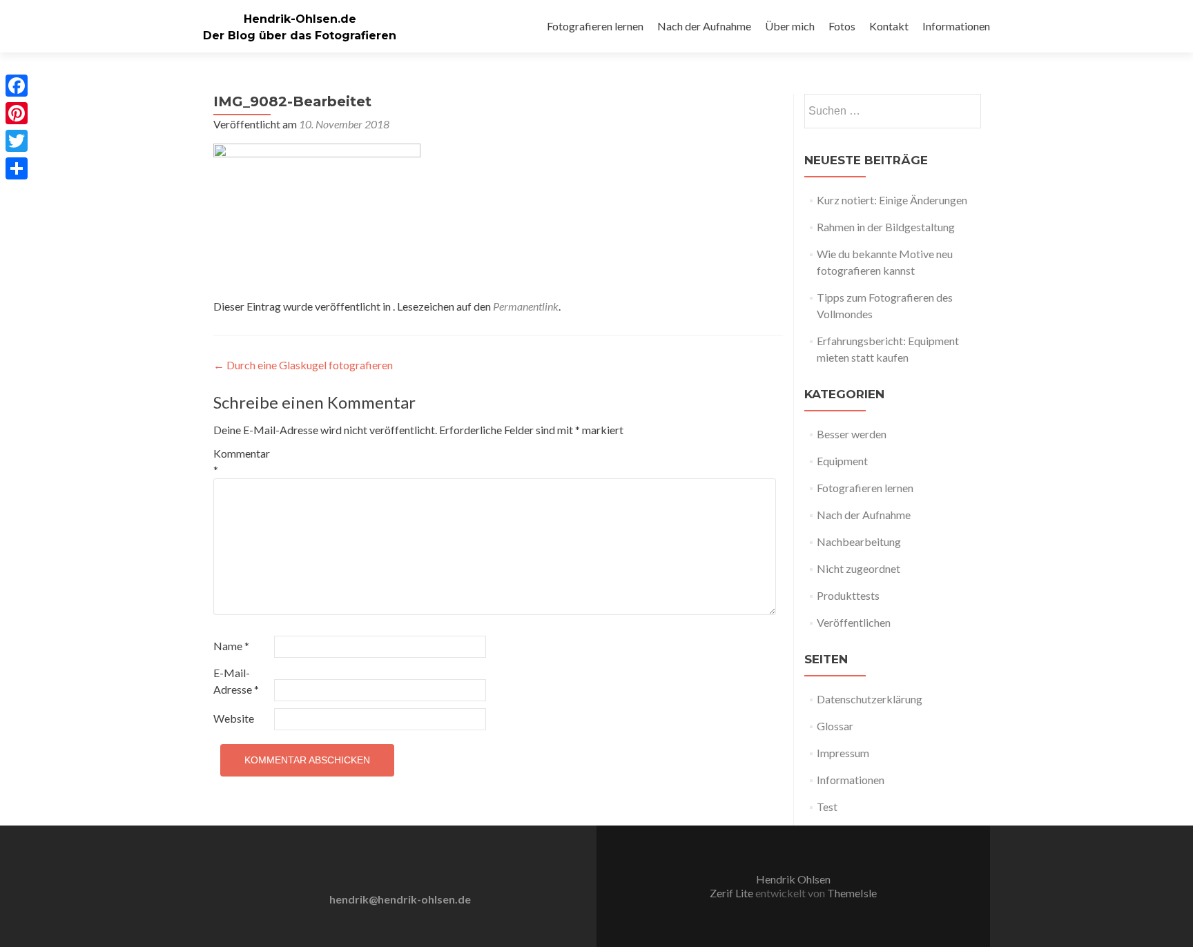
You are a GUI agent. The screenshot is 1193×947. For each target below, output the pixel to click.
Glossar (835, 725)
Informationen (956, 25)
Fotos (841, 25)
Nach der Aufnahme (704, 25)
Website (233, 718)
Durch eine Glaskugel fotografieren (303, 364)
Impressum (843, 752)
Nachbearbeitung (859, 541)
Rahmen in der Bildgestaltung (886, 226)
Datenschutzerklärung (869, 698)
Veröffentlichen (854, 622)
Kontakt (889, 25)
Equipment (842, 460)
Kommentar (241, 461)
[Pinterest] (16, 113)
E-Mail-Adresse (236, 681)
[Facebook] (16, 85)
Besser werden (851, 433)
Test (827, 806)
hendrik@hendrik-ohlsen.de (400, 899)
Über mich (790, 25)
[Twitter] (16, 141)
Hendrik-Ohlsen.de (300, 19)
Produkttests (848, 595)
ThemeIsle (852, 892)
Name (231, 645)
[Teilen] (16, 168)
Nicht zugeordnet (858, 568)
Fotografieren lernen (595, 25)
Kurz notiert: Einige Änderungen (892, 199)
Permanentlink (526, 306)
